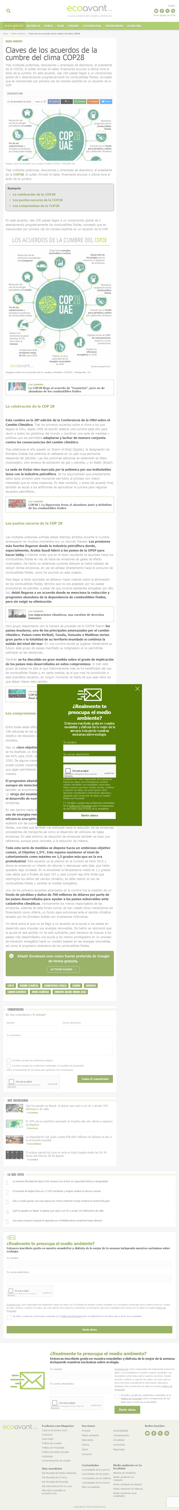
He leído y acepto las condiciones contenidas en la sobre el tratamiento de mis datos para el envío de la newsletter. (88, 806)
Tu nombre (70, 742)
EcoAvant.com (70, 779)
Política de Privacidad (73, 798)
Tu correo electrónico (76, 754)
